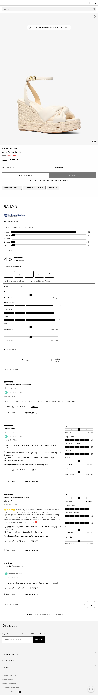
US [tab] (13, 167)
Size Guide (59, 167)
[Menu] (95, 3)
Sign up (39, 640)
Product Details (12, 188)
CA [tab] (8, 167)
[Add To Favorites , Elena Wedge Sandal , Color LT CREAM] (94, 16)
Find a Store (11, 625)
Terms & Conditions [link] (9, 683)
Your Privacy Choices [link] (10, 692)
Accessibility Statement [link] (10, 688)
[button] (91, 689)
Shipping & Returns (34, 188)
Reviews (53, 188)
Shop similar (25, 175)
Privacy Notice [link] (7, 679)
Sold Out (72, 175)
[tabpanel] (49, 79)
